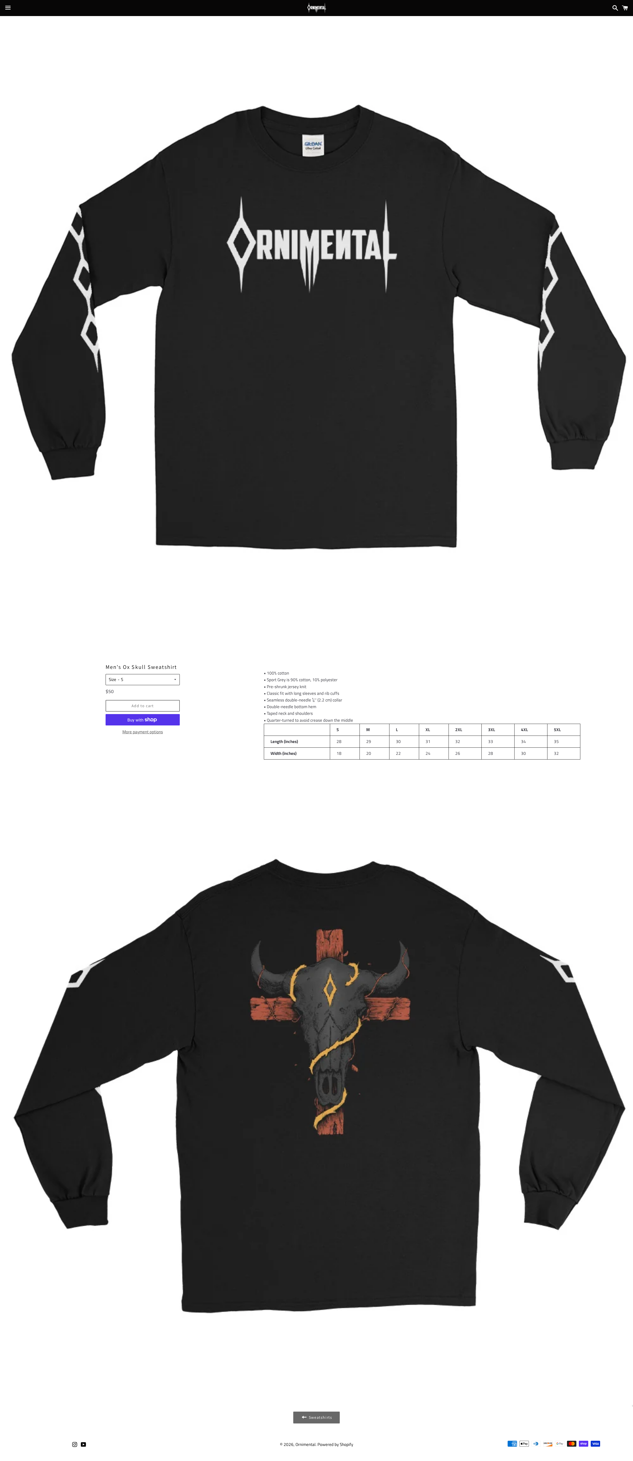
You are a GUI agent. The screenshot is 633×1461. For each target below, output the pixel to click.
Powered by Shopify (335, 1444)
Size (112, 679)
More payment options (142, 732)
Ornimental (305, 1444)
